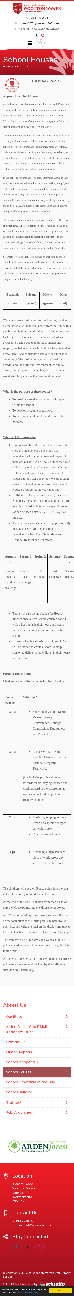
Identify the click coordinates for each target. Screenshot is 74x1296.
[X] (37, 35)
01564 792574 (39, 18)
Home (6, 66)
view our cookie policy (28, 1292)
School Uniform (19, 1092)
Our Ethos (14, 1016)
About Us (21, 66)
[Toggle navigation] (30, 43)
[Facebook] (31, 35)
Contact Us (16, 1042)
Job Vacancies (19, 1112)
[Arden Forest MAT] (37, 1146)
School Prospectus (22, 1062)
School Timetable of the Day (30, 1082)
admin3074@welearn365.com (39, 23)
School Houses (19, 1072)
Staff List (13, 1102)
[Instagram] (43, 35)
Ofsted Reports (19, 1052)
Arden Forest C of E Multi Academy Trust (27, 1029)
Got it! (60, 1290)
